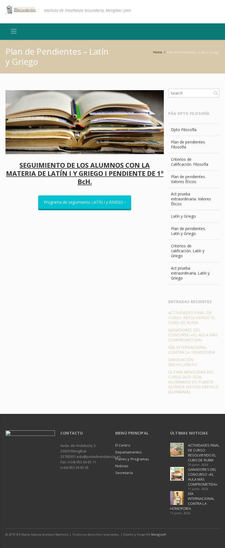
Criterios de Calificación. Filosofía (190, 162)
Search (215, 93)
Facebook (202, 534)
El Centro (122, 445)
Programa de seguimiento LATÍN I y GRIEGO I (84, 202)
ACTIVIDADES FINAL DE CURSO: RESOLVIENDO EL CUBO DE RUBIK (191, 317)
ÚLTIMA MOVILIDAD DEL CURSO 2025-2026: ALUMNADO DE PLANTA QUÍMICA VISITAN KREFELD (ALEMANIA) (193, 381)
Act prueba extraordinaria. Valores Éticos (191, 198)
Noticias (122, 465)
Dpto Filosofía (183, 129)
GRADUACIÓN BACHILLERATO (182, 362)
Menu (13, 31)
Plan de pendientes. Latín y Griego (188, 231)
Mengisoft (158, 534)
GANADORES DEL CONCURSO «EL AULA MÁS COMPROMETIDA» (193, 334)
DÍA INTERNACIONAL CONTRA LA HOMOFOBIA (191, 350)
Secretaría (124, 472)
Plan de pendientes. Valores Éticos (188, 179)
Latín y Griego (183, 216)
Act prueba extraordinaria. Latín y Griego (190, 273)
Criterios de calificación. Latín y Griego (187, 250)
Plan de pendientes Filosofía (188, 144)
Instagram (214, 534)
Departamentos (128, 452)
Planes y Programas (132, 458)
